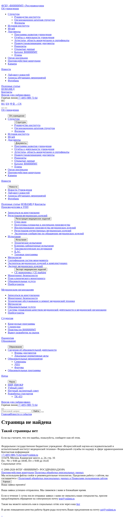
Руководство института (27, 17)
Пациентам (7, 338)
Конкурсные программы (21, 323)
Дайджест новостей (19, 74)
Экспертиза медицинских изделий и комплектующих (37, 263)
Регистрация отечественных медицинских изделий (42, 230)
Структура (14, 14)
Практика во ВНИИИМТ (22, 329)
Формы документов (25, 352)
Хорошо (6, 481)
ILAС (17, 251)
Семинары (20, 361)
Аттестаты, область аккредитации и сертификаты (41, 40)
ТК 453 (18, 396)
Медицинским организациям (17, 289)
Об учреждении (10, 8)
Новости (6, 69)
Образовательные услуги (22, 281)
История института (18, 25)
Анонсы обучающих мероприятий (27, 77)
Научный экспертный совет (23, 390)
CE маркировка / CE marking (30, 272)
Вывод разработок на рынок (23, 332)
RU (3, 103)
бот (78, 504)
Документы (14, 31)
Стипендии (14, 326)
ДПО (17, 364)
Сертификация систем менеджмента (28, 260)
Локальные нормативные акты (31, 355)
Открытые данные (24, 49)
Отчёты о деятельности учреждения (34, 37)
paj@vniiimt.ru (108, 509)
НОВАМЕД (7, 89)
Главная (5, 414)
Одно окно (20, 221)
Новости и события (21, 414)
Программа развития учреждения (32, 34)
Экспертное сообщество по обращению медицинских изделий (49, 233)
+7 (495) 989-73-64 (11, 455)
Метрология (14, 257)
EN (7, 103)
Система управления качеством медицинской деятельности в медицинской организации (57, 309)
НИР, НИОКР (15, 384)
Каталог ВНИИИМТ (25, 52)
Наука (4, 375)
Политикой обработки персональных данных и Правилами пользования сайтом (62, 478)
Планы (18, 55)
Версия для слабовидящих (15, 95)
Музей (11, 28)
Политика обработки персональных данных (59, 472)
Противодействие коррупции (24, 60)
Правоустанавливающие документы (34, 43)
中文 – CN (15, 103)
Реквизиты (20, 46)
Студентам (7, 318)
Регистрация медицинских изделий (27, 215)
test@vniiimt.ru (30, 455)
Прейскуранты (16, 284)
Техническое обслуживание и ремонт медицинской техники (41, 301)
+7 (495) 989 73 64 (27, 97)
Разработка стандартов (20, 393)
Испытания (14, 236)
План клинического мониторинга (26, 278)
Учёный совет (15, 387)
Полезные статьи (10, 86)
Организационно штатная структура (34, 20)
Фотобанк (13, 80)
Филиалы (19, 22)
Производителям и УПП (14, 207)
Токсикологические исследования (33, 248)
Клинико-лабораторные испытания (34, 245)
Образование (8, 341)
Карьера (12, 63)
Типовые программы (26, 254)
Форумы (19, 367)
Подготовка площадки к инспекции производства (42, 224)
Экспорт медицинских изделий (25, 266)
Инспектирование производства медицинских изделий (45, 227)
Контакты (6, 92)
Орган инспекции (18, 57)
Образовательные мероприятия (25, 358)
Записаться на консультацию (24, 212)
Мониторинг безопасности (23, 275)
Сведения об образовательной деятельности (32, 350)
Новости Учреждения (20, 189)
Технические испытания (28, 242)
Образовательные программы (24, 370)
